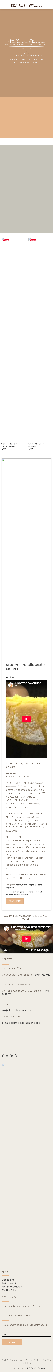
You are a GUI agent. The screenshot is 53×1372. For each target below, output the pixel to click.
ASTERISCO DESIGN (36, 1368)
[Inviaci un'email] (14, 1056)
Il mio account (9, 1283)
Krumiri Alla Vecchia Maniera (37, 445)
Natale (24, 885)
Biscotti (18, 885)
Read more (15, 901)
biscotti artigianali (18, 892)
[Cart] (49, 5)
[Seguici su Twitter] (9, 1056)
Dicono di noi (8, 1279)
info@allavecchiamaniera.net (16, 1010)
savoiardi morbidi (13, 895)
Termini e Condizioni (12, 1286)
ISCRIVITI (11, 1342)
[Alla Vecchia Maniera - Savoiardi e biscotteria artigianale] (26, 4)
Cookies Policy (9, 1290)
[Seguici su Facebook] (4, 1056)
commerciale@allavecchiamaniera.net (21, 1022)
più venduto (39, 892)
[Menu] (3, 4)
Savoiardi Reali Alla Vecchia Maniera (9, 445)
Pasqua (31, 885)
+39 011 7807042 (42, 974)
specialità (24, 895)
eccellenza (30, 892)
